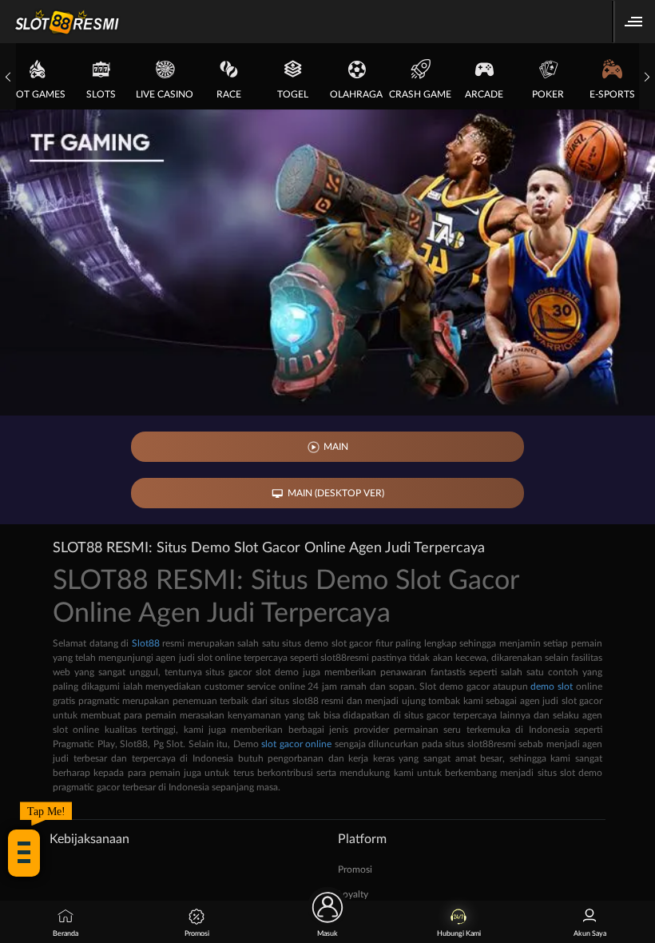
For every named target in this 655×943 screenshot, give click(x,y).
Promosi (355, 869)
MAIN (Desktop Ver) (336, 493)
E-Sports (612, 94)
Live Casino (164, 94)
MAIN (336, 447)
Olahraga (356, 94)
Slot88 (146, 643)
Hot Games (37, 94)
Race (228, 94)
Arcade (484, 94)
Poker (548, 94)
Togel (292, 94)
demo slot (551, 686)
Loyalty (353, 894)
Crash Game (420, 94)
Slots (101, 94)
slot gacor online (296, 744)
